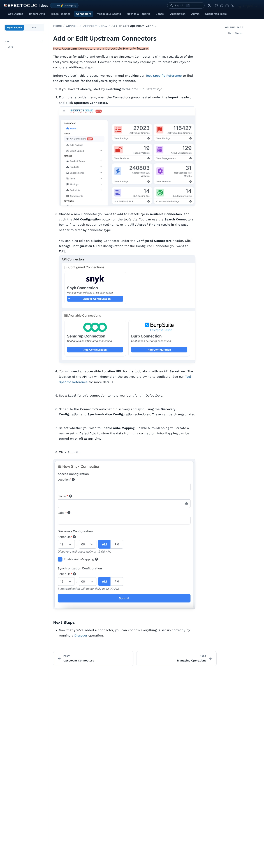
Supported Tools (216, 13)
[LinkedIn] (221, 5)
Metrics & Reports (138, 13)
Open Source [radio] (14, 27)
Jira (7, 41)
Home (57, 25)
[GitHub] (216, 5)
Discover (80, 635)
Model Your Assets (109, 13)
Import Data (37, 13)
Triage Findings (60, 13)
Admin (195, 13)
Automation (178, 13)
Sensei (160, 13)
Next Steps (235, 33)
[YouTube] (227, 5)
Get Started (15, 13)
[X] (232, 5)
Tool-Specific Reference (164, 75)
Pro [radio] (34, 27)
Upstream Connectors (95, 25)
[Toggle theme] (209, 5)
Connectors (83, 13)
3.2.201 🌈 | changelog (64, 5)
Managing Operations (191, 660)
